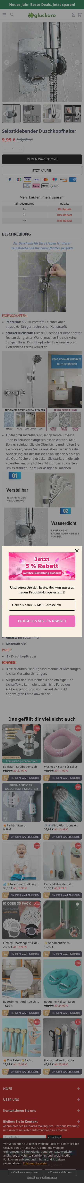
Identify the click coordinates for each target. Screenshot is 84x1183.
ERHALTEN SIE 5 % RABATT (42, 621)
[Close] (77, 550)
